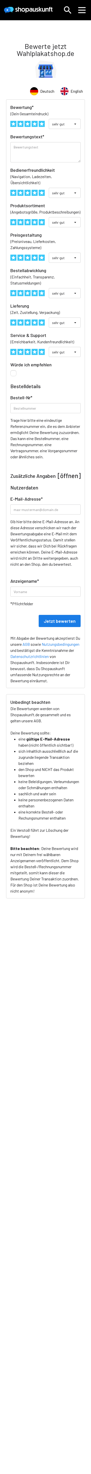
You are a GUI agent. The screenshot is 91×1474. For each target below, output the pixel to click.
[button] (68, 10)
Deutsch (47, 91)
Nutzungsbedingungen (60, 644)
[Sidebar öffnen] (82, 10)
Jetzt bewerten (60, 621)
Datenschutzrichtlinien (29, 656)
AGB (37, 720)
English (77, 91)
